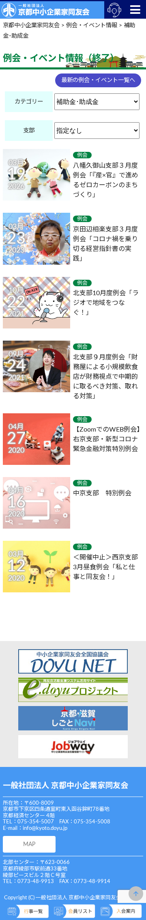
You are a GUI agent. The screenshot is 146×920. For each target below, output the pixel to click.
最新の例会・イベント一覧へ (98, 80)
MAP (29, 844)
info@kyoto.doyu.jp (45, 828)
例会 (82, 155)
